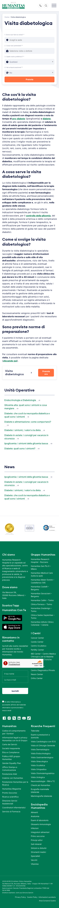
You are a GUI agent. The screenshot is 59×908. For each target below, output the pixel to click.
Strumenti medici (38, 852)
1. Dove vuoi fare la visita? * (14, 35)
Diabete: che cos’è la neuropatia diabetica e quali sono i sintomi (27, 415)
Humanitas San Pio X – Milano (41, 567)
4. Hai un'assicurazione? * (14, 67)
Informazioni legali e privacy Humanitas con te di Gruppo (14, 739)
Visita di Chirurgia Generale (43, 745)
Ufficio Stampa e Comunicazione (9, 768)
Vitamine (35, 864)
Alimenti (34, 812)
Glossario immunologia (41, 824)
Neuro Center (37, 674)
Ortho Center (37, 678)
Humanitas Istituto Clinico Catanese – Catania (42, 623)
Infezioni (34, 828)
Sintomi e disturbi (38, 848)
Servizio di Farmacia (11, 811)
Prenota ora (46, 372)
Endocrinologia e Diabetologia (20, 400)
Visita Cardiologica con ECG (43, 741)
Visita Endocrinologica (40, 753)
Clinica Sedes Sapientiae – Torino (42, 616)
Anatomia (35, 816)
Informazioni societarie (47, 897)
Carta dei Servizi (9, 744)
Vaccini (34, 860)
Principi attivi (36, 840)
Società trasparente (11, 748)
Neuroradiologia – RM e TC (43, 781)
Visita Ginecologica (39, 761)
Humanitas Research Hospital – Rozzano (40, 560)
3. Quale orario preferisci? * (14, 57)
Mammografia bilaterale (41, 796)
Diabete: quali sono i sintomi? (19, 448)
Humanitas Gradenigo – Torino (41, 609)
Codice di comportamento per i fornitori (14, 732)
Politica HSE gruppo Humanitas (11, 757)
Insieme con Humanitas (12, 778)
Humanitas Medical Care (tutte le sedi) (42, 574)
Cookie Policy (32, 897)
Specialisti (35, 856)
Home (7, 17)
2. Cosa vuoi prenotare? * (14, 46)
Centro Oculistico (38, 646)
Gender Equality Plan (11, 763)
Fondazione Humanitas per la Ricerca (15, 783)
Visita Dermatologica (40, 749)
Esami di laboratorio (39, 820)
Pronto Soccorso (9, 793)
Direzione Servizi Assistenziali (9, 802)
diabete (47, 118)
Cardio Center (37, 642)
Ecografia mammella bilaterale (40, 790)
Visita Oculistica (38, 765)
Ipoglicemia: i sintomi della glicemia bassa (26, 443)
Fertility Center (37, 650)
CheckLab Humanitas (40, 785)
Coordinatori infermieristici (14, 807)
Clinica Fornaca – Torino (41, 604)
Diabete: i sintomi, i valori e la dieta (22, 430)
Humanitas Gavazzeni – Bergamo (41, 594)
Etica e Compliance (10, 752)
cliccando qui (10, 360)
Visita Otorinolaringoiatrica (42, 773)
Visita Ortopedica (38, 769)
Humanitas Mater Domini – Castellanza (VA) (42, 581)
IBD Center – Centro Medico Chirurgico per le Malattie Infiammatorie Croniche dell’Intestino (43, 658)
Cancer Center (37, 638)
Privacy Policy (20, 897)
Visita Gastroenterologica (42, 757)
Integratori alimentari (40, 832)
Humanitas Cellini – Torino (42, 600)
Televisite (35, 731)
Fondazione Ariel (9, 774)
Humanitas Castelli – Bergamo (40, 588)
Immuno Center (38, 666)
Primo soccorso (38, 836)
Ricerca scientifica (10, 797)
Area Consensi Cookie (47, 901)
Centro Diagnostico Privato (43, 670)
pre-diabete (18, 118)
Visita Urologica (38, 777)
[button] (54, 5)
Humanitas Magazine (11, 789)
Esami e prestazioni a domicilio (40, 736)
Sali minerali (36, 844)
